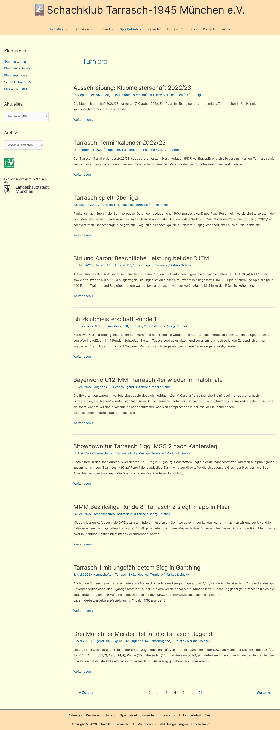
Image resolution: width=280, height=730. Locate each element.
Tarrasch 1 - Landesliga (117, 205)
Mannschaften (104, 453)
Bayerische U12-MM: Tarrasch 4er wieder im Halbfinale (148, 379)
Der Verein (81, 29)
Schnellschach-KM (17, 82)
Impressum (175, 29)
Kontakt (208, 29)
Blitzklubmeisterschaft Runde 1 (115, 319)
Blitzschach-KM (15, 89)
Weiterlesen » (83, 120)
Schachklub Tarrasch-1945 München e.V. (146, 10)
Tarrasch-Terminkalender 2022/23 (119, 142)
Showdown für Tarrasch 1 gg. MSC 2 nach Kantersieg (145, 446)
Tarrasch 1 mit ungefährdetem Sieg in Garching (136, 567)
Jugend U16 (122, 265)
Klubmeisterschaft (134, 95)
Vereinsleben (173, 95)
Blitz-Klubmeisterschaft (111, 326)
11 (200, 693)
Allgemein (112, 95)
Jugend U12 (103, 387)
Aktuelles (56, 29)
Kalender (154, 29)
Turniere (155, 95)
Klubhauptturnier (16, 75)
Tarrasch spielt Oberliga (105, 197)
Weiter (264, 693)
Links (193, 29)
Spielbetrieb (129, 29)
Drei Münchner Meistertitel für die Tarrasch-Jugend (142, 633)
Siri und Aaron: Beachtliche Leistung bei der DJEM (141, 258)
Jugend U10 (101, 641)
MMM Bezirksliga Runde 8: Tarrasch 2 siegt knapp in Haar (151, 506)
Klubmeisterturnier (18, 68)
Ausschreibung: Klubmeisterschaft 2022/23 (132, 87)
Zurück (85, 693)
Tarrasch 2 (124, 514)
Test (223, 29)
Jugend (104, 29)
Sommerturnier (15, 61)
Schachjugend (143, 265)
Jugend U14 (104, 265)
